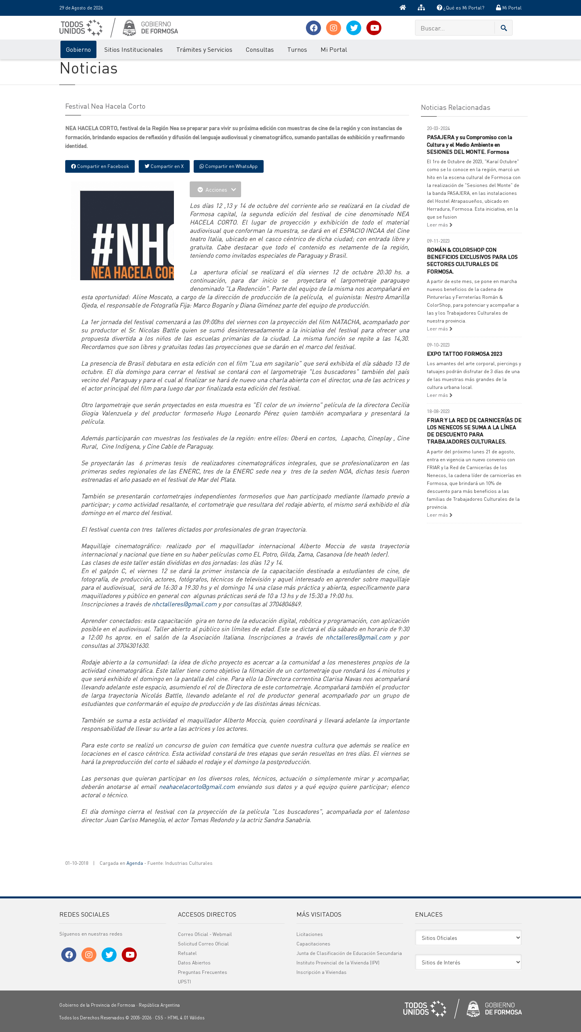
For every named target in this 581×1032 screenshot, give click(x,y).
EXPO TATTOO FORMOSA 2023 (464, 353)
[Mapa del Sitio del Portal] (421, 8)
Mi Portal (511, 8)
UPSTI (184, 982)
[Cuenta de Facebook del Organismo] (313, 28)
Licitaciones (309, 934)
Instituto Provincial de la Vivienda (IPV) (337, 963)
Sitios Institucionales (133, 49)
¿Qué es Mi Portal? (463, 8)
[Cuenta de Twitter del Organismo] (353, 28)
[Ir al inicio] (403, 8)
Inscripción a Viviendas (321, 972)
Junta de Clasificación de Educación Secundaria (349, 953)
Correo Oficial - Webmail (205, 934)
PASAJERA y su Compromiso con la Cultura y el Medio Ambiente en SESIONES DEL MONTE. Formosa (469, 144)
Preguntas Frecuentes (202, 972)
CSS (159, 1018)
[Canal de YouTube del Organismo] (373, 28)
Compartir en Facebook (102, 166)
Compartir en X (166, 166)
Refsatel (187, 953)
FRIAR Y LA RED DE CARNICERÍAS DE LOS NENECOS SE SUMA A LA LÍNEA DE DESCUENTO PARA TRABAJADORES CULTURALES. (474, 430)
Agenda (134, 863)
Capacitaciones (313, 944)
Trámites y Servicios (204, 49)
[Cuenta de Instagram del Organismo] (333, 28)
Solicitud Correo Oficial (203, 944)
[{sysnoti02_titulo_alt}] (140, 249)
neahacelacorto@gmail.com (197, 786)
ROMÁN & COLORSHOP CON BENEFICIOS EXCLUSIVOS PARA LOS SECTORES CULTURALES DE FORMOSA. (472, 260)
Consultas (260, 49)
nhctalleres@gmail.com (184, 604)
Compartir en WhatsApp (231, 166)
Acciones (216, 189)
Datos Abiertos (194, 963)
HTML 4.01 (178, 1018)
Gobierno (78, 49)
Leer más (438, 225)
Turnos (297, 49)
